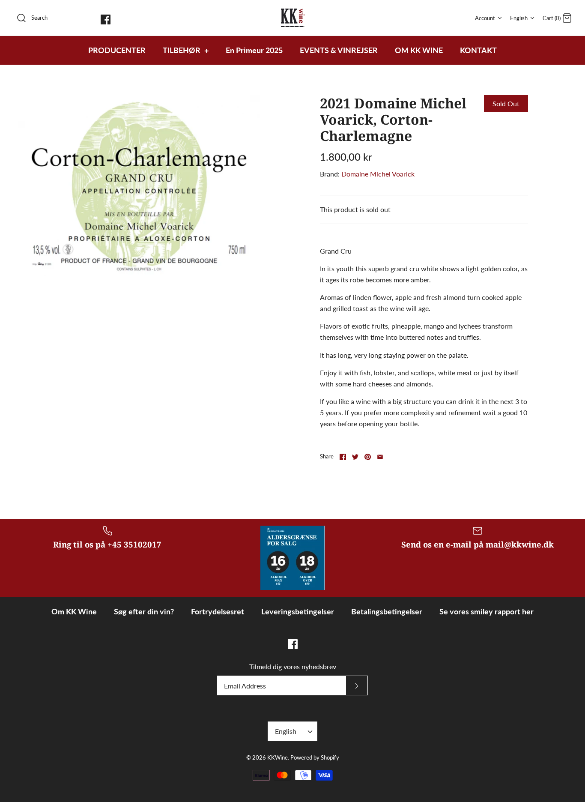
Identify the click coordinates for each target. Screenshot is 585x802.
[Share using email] (380, 457)
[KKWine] (292, 18)
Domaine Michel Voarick (378, 174)
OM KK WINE (419, 50)
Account (485, 18)
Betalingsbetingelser (386, 611)
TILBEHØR (186, 50)
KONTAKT (478, 50)
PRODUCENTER (117, 50)
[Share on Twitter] (355, 457)
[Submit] (356, 685)
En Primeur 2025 (254, 50)
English (519, 18)
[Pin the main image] (367, 457)
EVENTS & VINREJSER (339, 50)
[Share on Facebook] (343, 457)
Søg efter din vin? (144, 611)
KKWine (277, 757)
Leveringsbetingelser (297, 611)
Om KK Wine (74, 611)
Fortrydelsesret (217, 611)
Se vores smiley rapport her (486, 611)
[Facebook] (105, 19)
